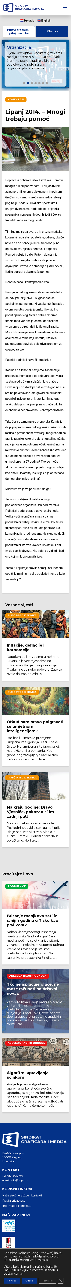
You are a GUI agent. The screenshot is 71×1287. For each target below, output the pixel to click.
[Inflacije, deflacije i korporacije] (35, 624)
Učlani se (52, 31)
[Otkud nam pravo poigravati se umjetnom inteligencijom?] (35, 701)
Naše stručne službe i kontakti (22, 1195)
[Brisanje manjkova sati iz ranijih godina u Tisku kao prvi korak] (35, 895)
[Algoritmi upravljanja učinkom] (35, 1052)
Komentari (16, 99)
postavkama (13, 1273)
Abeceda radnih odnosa (27, 975)
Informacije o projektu (16, 1206)
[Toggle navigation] (65, 7)
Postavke (47, 1280)
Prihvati (11, 1280)
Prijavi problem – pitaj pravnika (19, 31)
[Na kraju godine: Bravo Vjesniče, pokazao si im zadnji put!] (35, 786)
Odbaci (29, 1280)
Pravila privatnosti (13, 1200)
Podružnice (17, 886)
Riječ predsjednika (22, 615)
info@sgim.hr (19, 1180)
